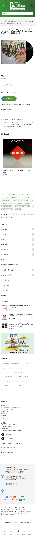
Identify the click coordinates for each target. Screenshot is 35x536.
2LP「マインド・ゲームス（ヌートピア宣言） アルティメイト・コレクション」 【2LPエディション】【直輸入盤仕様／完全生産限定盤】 (21, 325)
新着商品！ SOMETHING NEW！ (10, 265)
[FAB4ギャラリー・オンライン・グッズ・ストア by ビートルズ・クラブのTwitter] (4, 448)
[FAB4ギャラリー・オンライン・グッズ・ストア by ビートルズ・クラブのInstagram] (11, 448)
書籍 (2, 239)
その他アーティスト (7, 376)
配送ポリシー (4, 413)
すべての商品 (4, 290)
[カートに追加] (4, 181)
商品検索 (3, 295)
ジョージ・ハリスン (14, 214)
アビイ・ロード (6, 381)
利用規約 (3, 416)
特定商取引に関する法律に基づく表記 (11, 407)
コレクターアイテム (6, 254)
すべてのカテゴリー (6, 285)
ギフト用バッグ (5, 280)
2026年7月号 (6, 363)
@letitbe (3, 456)
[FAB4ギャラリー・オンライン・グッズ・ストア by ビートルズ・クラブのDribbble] (8, 448)
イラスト (5, 389)
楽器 (2, 260)
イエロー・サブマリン (21, 385)
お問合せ (3, 405)
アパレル (3, 234)
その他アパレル (18, 372)
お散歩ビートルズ (6, 275)
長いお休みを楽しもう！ (7, 270)
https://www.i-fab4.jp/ (10, 479)
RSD (4, 372)
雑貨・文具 (4, 244)
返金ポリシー (4, 411)
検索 (2, 418)
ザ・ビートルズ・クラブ (16, 522)
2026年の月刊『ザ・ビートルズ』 (20, 363)
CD (9, 368)
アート (25, 381)
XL (9, 372)
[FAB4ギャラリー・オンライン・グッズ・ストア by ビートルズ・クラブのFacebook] (1, 448)
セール (23, 214)
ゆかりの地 (18, 376)
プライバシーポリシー (7, 409)
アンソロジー (17, 381)
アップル (27, 376)
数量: (2, 92)
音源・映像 (4, 229)
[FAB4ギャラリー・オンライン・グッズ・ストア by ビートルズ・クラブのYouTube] (14, 448)
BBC (4, 368)
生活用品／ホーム (6, 249)
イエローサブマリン (7, 385)
